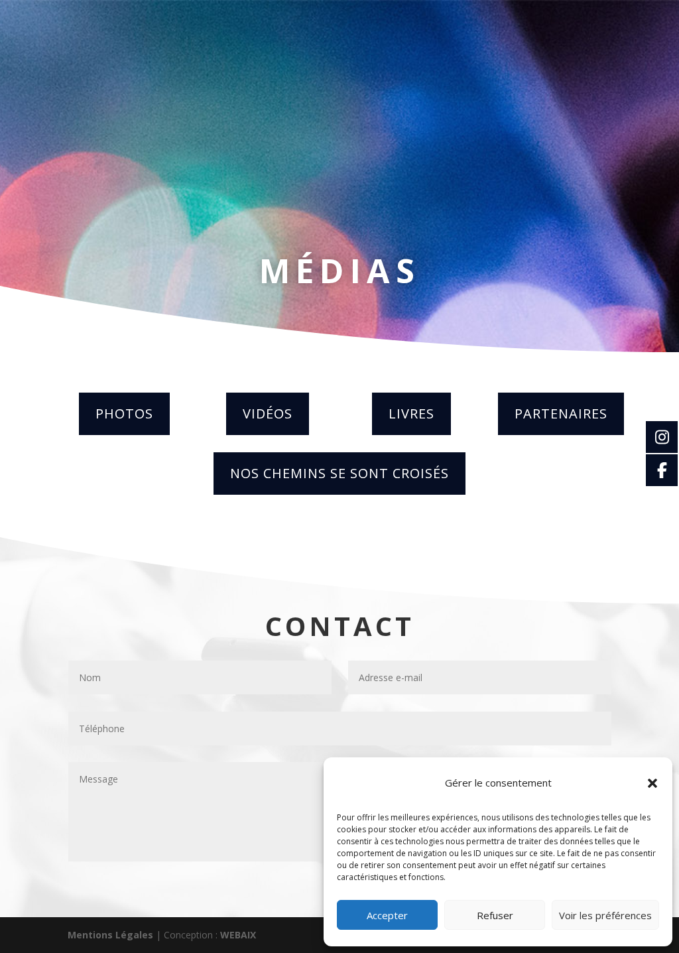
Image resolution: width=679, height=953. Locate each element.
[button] (652, 783)
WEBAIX (238, 934)
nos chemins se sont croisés (339, 473)
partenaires (561, 413)
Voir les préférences (605, 915)
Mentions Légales (110, 934)
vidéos (267, 413)
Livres (411, 413)
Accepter (387, 915)
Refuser (495, 915)
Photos (124, 413)
